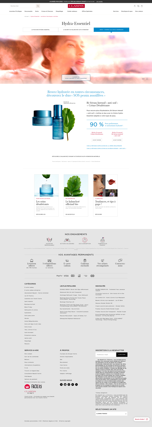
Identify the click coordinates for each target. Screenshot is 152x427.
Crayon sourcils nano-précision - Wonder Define (110, 306)
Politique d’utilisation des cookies (35, 382)
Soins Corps (28, 326)
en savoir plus (70, 214)
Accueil (27, 16)
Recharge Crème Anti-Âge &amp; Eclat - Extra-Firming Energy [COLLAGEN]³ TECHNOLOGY (74, 305)
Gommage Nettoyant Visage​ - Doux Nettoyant (74, 295)
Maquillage (28, 341)
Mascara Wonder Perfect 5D (104, 303)
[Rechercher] (38, 6)
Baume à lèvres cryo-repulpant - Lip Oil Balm (109, 300)
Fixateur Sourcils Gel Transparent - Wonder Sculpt (111, 311)
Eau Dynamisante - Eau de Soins (69, 308)
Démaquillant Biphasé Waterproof (70, 318)
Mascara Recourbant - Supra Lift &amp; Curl (73, 315)
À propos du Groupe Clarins (68, 353)
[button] (142, 419)
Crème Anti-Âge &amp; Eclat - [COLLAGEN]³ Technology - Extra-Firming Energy (109, 319)
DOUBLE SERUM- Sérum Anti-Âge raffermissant (74, 289)
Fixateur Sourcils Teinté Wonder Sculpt (107, 308)
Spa (61, 359)
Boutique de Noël (30, 304)
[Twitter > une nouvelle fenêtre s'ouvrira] (76, 385)
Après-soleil (28, 338)
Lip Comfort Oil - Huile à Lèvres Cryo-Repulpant (110, 297)
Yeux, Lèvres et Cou (31, 329)
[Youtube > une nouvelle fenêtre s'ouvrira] (65, 385)
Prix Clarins (63, 370)
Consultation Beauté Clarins (33, 373)
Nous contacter (29, 362)
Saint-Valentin (29, 301)
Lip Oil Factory (29, 295)
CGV (40, 421)
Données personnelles (31, 421)
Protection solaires (30, 335)
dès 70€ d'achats (31, 265)
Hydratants (28, 312)
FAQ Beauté (28, 376)
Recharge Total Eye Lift (67, 302)
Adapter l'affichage (66, 373)
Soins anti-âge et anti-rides (33, 324)
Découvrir (98, 214)
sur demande (49, 265)
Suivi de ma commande (31, 356)
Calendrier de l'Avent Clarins (33, 298)
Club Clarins (63, 365)
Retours (27, 359)
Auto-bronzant (29, 332)
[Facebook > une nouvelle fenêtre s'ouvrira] (61, 385)
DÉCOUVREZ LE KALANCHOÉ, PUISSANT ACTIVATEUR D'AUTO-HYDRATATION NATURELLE (76, 156)
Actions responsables (66, 356)
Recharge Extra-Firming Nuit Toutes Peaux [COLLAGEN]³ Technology (73, 298)
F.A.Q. (26, 368)
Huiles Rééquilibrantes (31, 321)
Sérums (27, 318)
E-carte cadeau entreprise (32, 290)
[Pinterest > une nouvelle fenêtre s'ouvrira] (72, 385)
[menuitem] (135, 6)
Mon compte (28, 353)
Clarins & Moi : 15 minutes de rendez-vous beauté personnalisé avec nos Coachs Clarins (39, 397)
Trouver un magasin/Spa (32, 370)
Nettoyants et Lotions (31, 310)
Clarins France (101, 413)
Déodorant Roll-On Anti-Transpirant (71, 292)
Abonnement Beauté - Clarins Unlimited (36, 293)
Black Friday (28, 307)
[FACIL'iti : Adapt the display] (33, 386)
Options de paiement (31, 379)
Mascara (27, 343)
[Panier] (142, 6)
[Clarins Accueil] (76, 6)
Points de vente (64, 368)
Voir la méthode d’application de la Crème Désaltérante (104, 145)
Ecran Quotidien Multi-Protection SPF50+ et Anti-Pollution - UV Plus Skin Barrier (111, 315)
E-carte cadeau (29, 287)
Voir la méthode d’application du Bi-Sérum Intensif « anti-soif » (106, 148)
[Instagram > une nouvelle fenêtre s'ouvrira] (69, 385)
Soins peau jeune (30, 315)
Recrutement (64, 362)
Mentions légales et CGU (50, 421)
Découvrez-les (40, 214)
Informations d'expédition (32, 365)
